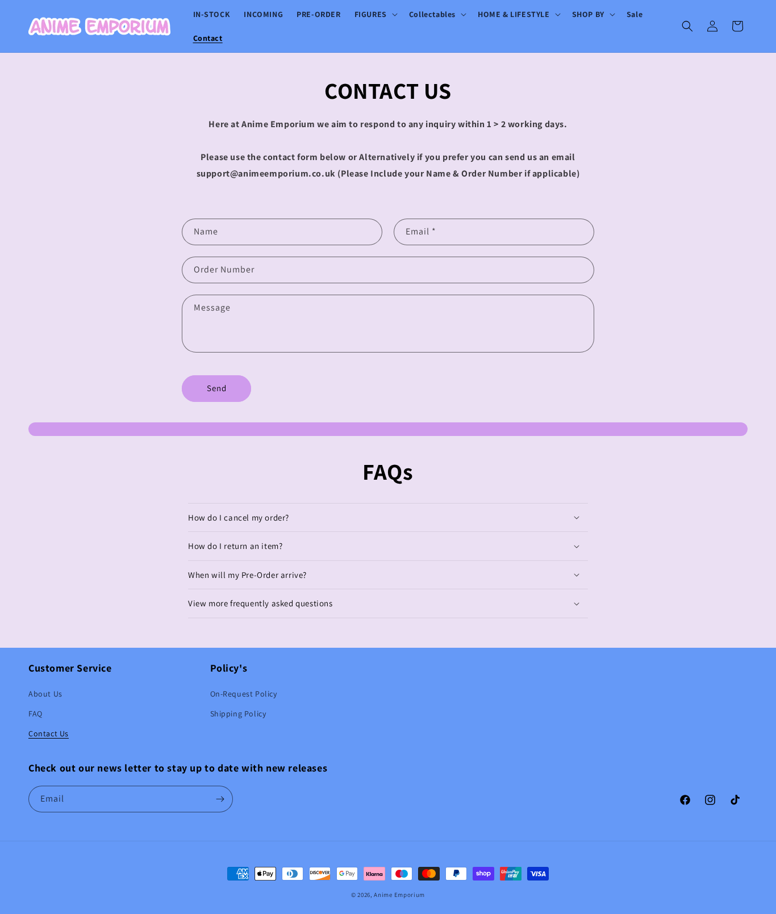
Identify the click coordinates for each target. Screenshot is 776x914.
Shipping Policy (238, 713)
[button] (375, 14)
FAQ (35, 713)
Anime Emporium (399, 895)
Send (217, 388)
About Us (45, 694)
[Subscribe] (219, 799)
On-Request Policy (243, 694)
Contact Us (48, 733)
